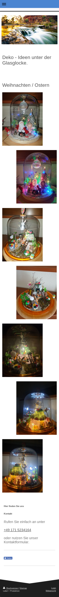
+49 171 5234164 (17, 530)
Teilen (9, 558)
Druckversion (12, 588)
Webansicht (51, 591)
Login (53, 588)
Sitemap (23, 588)
